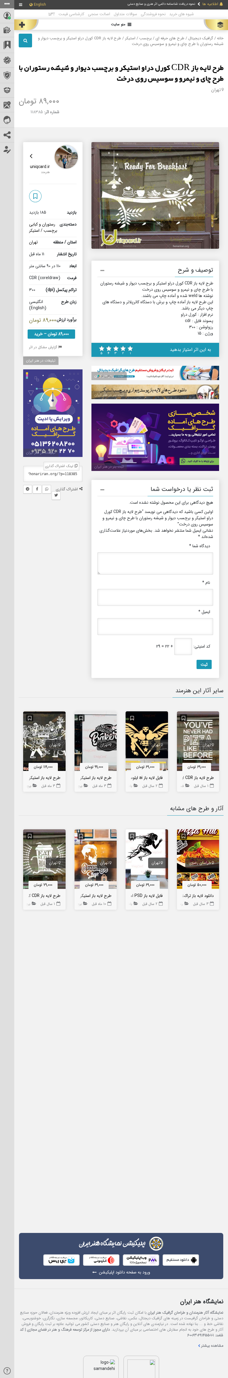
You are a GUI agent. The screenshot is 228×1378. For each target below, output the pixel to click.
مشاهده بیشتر (212, 1346)
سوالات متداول (125, 14)
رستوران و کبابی (42, 224)
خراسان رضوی (200, 863)
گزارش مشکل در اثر (43, 347)
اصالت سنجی (99, 14)
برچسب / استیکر (138, 38)
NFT (51, 14)
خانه (220, 38)
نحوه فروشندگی (153, 14)
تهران (216, 90)
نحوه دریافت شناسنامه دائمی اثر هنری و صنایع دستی (161, 3)
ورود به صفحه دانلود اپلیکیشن (124, 1272)
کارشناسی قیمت (71, 14)
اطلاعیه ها (210, 4)
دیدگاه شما (199, 546)
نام (206, 583)
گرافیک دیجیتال (200, 38)
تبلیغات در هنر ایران (41, 360)
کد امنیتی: (201, 646)
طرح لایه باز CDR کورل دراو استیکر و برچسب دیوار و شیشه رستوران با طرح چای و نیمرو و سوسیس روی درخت (121, 73)
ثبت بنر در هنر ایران (109, 376)
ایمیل (204, 612)
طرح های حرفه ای (170, 38)
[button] (155, 271)
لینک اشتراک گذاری (60, 466)
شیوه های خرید (181, 14)
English (40, 5)
